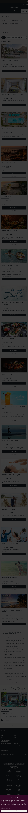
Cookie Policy (23, 804)
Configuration (3, 804)
